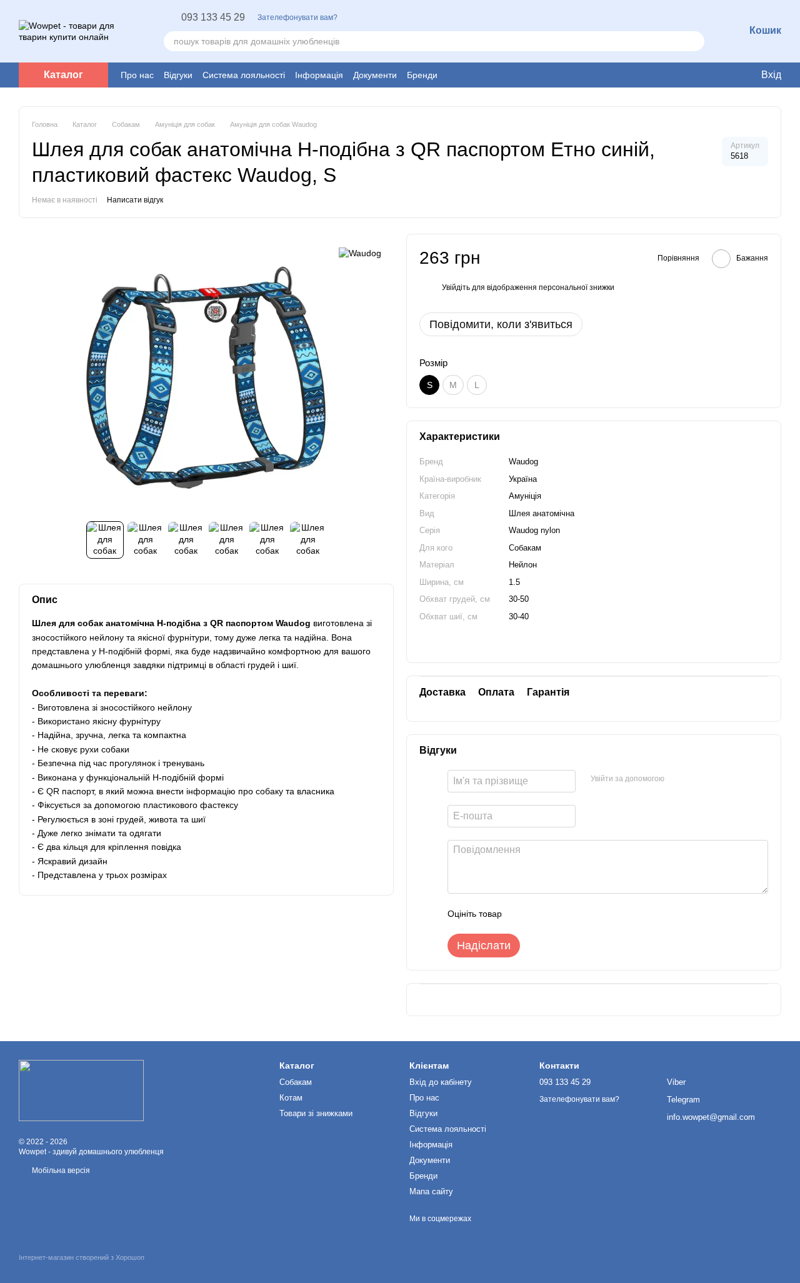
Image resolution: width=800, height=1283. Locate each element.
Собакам (295, 1082)
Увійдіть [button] (456, 287)
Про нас (137, 75)
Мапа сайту (431, 1191)
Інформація (319, 75)
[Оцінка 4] (582, 913)
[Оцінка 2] (542, 913)
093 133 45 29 (213, 17)
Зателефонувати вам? (298, 17)
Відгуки (178, 75)
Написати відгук (135, 200)
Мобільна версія (60, 1170)
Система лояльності (243, 75)
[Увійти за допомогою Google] (698, 779)
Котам (290, 1097)
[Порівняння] (712, 75)
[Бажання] (687, 75)
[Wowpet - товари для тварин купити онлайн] (81, 1090)
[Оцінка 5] (602, 913)
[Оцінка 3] (562, 913)
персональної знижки (576, 287)
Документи (375, 75)
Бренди (422, 75)
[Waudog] (360, 252)
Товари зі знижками (315, 1113)
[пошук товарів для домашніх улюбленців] (694, 41)
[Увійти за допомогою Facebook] (678, 779)
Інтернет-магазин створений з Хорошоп (81, 1257)
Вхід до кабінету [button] (440, 1082)
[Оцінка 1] (522, 913)
